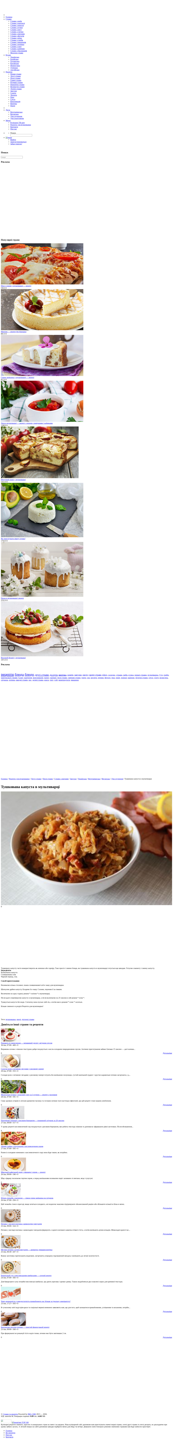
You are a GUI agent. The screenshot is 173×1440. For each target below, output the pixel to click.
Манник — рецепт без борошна (13, 332)
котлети (94, 678)
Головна (4, 779)
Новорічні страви (17, 85)
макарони (75, 680)
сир (88, 678)
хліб (56, 680)
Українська (82, 779)
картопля (28, 678)
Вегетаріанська (16, 112)
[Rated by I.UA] (6, 1422)
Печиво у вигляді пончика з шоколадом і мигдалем (21, 1224)
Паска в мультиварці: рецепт (12, 598)
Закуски (13, 91)
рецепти (7, 674)
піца (113, 678)
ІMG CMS (32, 1414)
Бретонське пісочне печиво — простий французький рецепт (25, 1327)
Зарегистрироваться (18, 142)
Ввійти (13, 140)
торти (83, 678)
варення (131, 678)
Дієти (8, 110)
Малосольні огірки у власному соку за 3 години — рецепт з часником (29, 1095)
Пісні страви (15, 78)
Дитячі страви (16, 89)
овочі (85, 675)
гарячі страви (95, 675)
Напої (12, 106)
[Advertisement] (86, 937)
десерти (54, 675)
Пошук (13, 133)
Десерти (13, 95)
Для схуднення (16, 116)
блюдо (29, 674)
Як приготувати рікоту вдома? (13, 539)
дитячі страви (37, 680)
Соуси (12, 99)
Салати (13, 93)
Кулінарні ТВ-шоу (17, 123)
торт (51, 680)
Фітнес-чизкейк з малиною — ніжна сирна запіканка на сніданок (27, 1198)
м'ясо (104, 675)
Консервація (15, 102)
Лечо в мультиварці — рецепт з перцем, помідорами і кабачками (27, 423)
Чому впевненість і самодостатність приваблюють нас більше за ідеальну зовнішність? (35, 1301)
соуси (151, 678)
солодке (111, 675)
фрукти (108, 678)
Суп (161, 675)
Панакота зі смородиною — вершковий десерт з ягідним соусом (26, 1043)
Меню (8, 121)
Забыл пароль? (16, 144)
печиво (101, 678)
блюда (19, 674)
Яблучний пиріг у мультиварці (13, 480)
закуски (78, 675)
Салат (20, 678)
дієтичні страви (141, 678)
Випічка (13, 104)
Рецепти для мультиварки (20, 125)
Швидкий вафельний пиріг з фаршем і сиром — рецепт (23, 1172)
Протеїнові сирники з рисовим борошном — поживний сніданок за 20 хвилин (32, 1121)
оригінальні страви (9, 678)
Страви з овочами (61, 779)
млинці (124, 678)
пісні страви (62, 678)
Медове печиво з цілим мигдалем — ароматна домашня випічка (26, 1250)
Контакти (14, 127)
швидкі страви (22, 680)
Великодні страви (17, 87)
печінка (12, 680)
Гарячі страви (15, 80)
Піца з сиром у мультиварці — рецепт (16, 286)
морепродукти (64, 680)
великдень (164, 678)
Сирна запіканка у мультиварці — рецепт (17, 377)
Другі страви (36, 779)
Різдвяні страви (16, 82)
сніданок (4, 680)
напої (46, 678)
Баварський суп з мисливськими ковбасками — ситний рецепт (26, 1276)
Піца (12, 97)
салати (70, 675)
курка (131, 675)
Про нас (13, 129)
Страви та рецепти (10, 1414)
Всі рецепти (10, 1433)
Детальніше (167, 1053)
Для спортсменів (17, 118)
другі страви (42, 674)
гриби (166, 675)
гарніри (53, 678)
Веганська (14, 114)
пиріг (118, 678)
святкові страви (74, 678)
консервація (38, 678)
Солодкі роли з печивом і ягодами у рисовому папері (22, 1069)
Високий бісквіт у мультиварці (13, 658)
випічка (62, 675)
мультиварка (153, 675)
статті (156, 678)
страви (119, 675)
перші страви (141, 675)
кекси (46, 680)
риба (125, 675)
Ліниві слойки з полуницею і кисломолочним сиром (22, 1146)
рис (30, 680)
